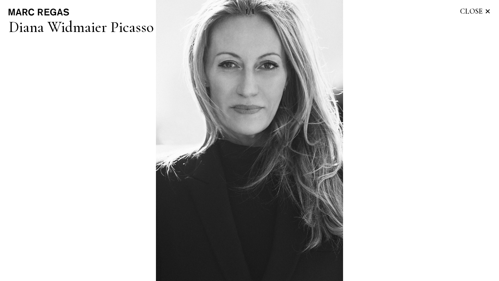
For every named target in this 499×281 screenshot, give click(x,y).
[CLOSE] (487, 11)
